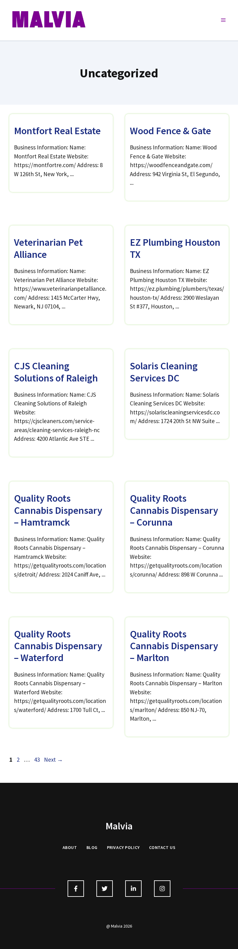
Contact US (162, 847)
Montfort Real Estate (57, 131)
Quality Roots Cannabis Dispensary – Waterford (58, 646)
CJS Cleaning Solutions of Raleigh (56, 372)
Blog (92, 847)
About (70, 847)
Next (53, 759)
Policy (132, 847)
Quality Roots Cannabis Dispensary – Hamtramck (58, 510)
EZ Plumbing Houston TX (175, 248)
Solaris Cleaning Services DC (164, 372)
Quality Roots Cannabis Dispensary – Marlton (174, 646)
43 (37, 759)
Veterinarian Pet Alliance (48, 248)
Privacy (115, 847)
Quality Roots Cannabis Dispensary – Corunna (174, 510)
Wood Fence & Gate (170, 131)
